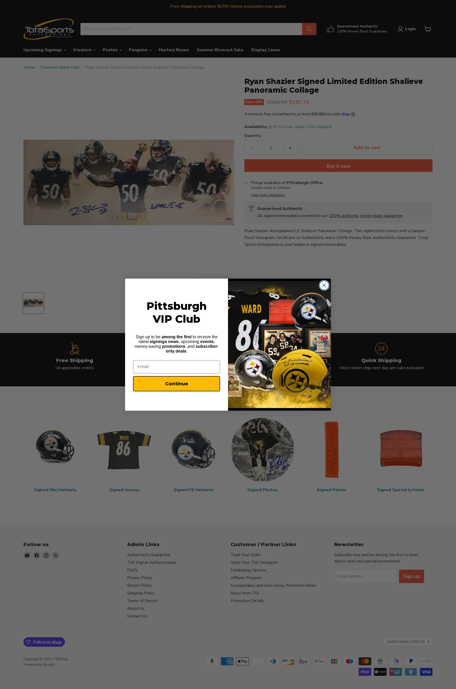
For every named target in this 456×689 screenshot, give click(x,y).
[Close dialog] (324, 285)
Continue (176, 383)
